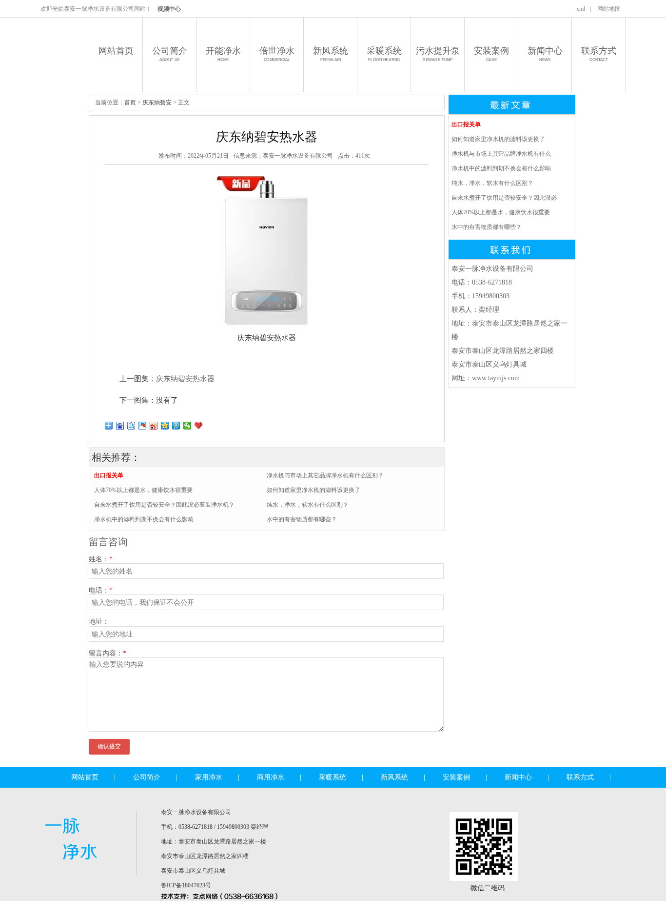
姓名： (101, 559)
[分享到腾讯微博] (176, 426)
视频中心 (169, 8)
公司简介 (169, 54)
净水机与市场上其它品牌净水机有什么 (501, 153)
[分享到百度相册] (142, 426)
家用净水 (208, 777)
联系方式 (598, 54)
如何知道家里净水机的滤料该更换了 (313, 490)
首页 (130, 102)
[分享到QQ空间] (165, 426)
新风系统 (330, 54)
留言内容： (107, 653)
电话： (101, 590)
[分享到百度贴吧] (131, 426)
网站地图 (609, 8)
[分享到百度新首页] (120, 426)
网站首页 (116, 51)
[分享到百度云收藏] (199, 426)
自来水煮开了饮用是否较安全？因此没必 (504, 197)
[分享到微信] (187, 426)
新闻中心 (545, 54)
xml (580, 8)
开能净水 (223, 54)
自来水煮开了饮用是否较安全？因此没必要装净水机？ (164, 504)
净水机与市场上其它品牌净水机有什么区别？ (325, 475)
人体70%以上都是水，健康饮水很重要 (143, 490)
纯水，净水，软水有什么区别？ (308, 504)
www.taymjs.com (496, 378)
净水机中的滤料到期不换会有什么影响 (144, 519)
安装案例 (491, 54)
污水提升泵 (438, 54)
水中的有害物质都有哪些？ (302, 519)
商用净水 (270, 777)
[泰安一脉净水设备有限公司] (74, 871)
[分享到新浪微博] (154, 426)
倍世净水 (276, 54)
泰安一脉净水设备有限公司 (298, 155)
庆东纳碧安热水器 (185, 379)
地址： (99, 621)
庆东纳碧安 (157, 102)
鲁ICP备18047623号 (186, 885)
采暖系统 (384, 54)
